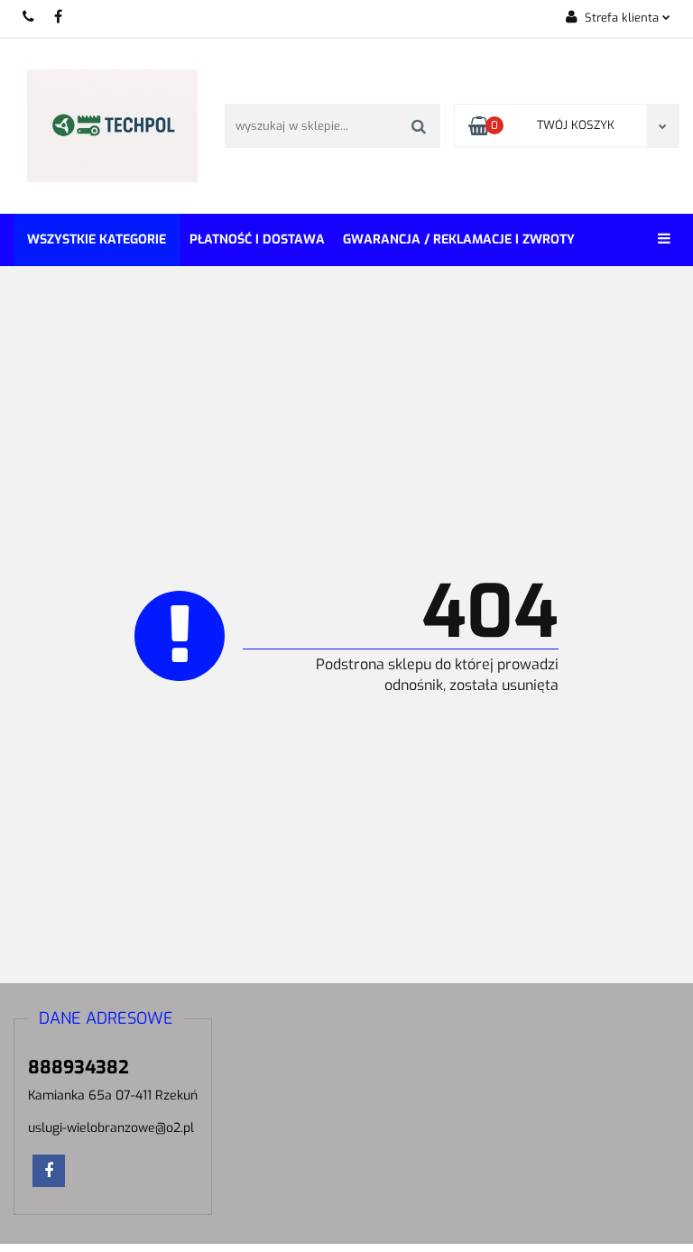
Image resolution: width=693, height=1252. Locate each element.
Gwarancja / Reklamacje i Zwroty (459, 239)
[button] (106, 1019)
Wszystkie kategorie (96, 239)
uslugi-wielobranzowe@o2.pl (111, 1128)
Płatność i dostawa (257, 239)
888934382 (29, 16)
